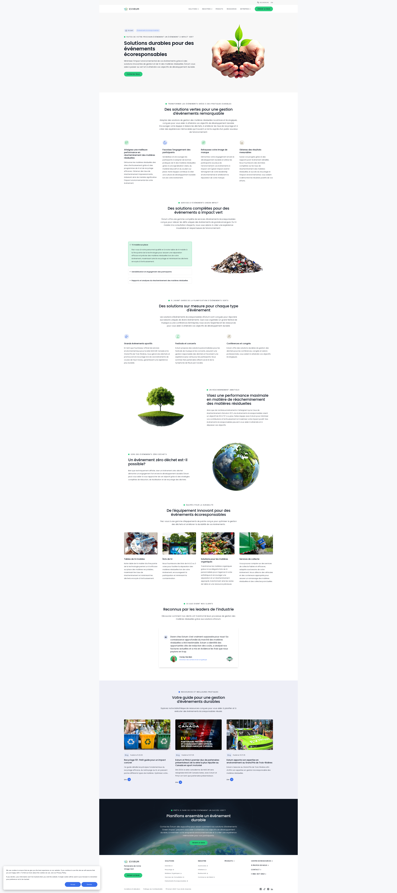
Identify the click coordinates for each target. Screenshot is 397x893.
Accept (73, 884)
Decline (89, 884)
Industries (206, 9)
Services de (174, 877)
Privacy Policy (61, 873)
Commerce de (205, 877)
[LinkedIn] (272, 889)
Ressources (231, 9)
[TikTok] (264, 889)
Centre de (261, 861)
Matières (172, 873)
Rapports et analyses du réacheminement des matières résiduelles (160, 280)
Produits (219, 9)
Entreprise (244, 9)
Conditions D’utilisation (132, 889)
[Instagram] (268, 889)
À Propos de (259, 865)
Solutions (193, 9)
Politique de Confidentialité (152, 889)
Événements (175, 881)
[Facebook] (261, 889)
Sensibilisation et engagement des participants (152, 272)
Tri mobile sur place (140, 245)
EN (272, 2)
